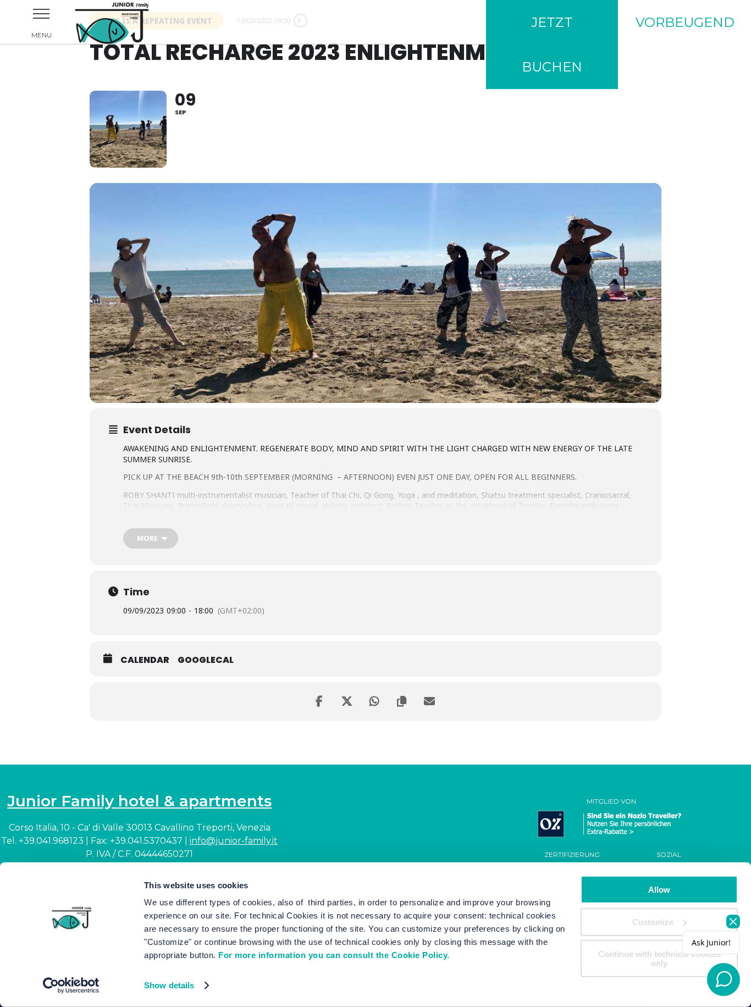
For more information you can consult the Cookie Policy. (334, 955)
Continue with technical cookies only (659, 958)
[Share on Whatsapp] (375, 701)
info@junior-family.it (234, 841)
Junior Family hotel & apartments (139, 801)
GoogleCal (206, 660)
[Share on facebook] (320, 701)
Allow (659, 889)
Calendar (144, 660)
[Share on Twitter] (348, 701)
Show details (169, 985)
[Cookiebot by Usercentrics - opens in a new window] (71, 985)
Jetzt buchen (552, 44)
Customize (652, 921)
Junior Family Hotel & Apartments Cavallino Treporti (126, 22)
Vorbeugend (685, 22)
